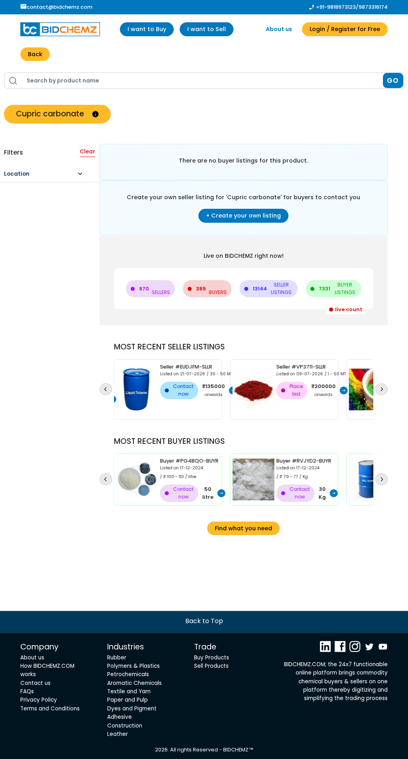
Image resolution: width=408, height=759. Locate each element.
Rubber (116, 657)
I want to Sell (206, 29)
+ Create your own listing (243, 216)
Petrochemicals (128, 674)
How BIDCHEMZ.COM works (47, 670)
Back (35, 54)
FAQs (27, 691)
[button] (47, 176)
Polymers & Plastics (133, 666)
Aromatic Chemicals (134, 683)
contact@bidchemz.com (59, 7)
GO (393, 80)
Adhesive (119, 717)
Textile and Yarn (129, 691)
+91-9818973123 (336, 7)
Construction (124, 726)
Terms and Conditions (50, 708)
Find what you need (243, 528)
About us (279, 29)
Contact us (35, 683)
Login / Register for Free (345, 29)
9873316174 (373, 7)
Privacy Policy (38, 700)
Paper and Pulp (127, 700)
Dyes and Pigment (132, 708)
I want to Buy (147, 29)
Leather (117, 734)
